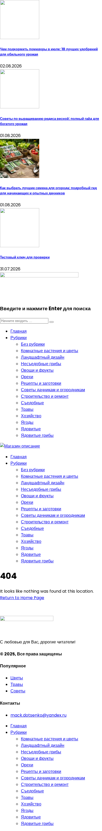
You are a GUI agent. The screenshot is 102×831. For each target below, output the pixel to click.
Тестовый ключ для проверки (25, 257)
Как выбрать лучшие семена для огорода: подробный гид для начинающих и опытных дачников (48, 190)
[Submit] (51, 322)
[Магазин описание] (20, 446)
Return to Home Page (22, 598)
